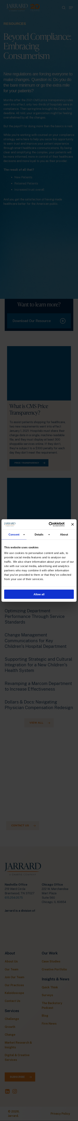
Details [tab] (39, 534)
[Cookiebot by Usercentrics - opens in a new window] (49, 524)
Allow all (39, 594)
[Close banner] (72, 524)
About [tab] (64, 534)
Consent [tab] (14, 534)
